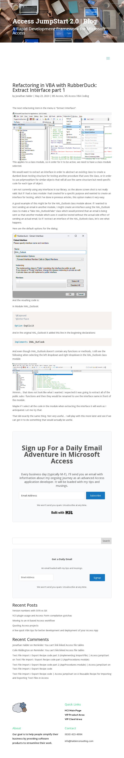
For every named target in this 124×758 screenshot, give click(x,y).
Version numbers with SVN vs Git (29, 610)
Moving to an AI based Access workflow (33, 620)
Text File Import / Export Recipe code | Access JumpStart (42, 673)
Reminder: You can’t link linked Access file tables (58, 645)
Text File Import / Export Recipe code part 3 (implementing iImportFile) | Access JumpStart (60, 655)
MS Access (57, 95)
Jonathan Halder (24, 95)
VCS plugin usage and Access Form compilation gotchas (42, 615)
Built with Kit (62, 512)
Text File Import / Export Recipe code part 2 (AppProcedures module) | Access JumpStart (59, 664)
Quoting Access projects (25, 625)
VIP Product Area (74, 714)
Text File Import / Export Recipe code (32, 668)
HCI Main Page (73, 710)
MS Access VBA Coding (76, 95)
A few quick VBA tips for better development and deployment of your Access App (55, 630)
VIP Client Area (73, 719)
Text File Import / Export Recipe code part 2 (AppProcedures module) (52, 659)
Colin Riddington (21, 650)
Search (106, 540)
